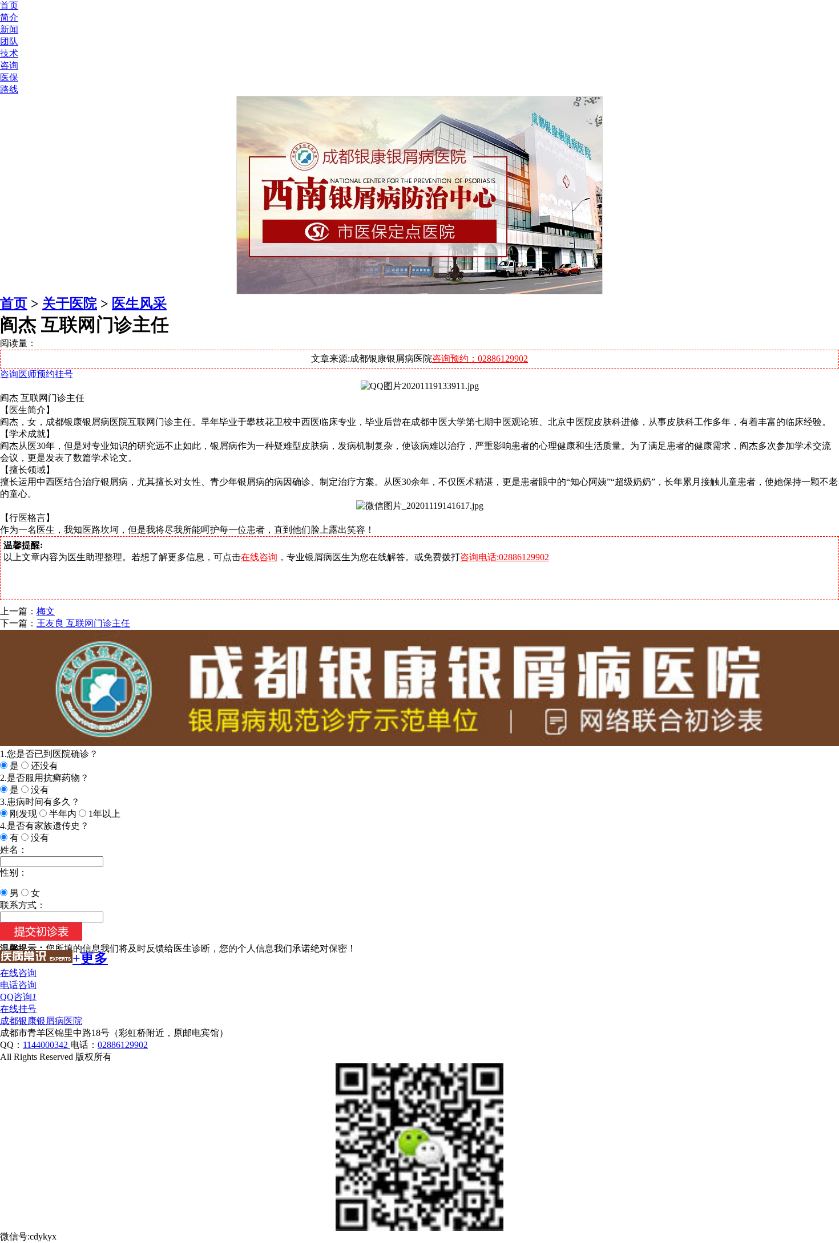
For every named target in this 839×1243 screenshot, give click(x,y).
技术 (9, 53)
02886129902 (123, 1045)
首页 (9, 5)
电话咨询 (18, 985)
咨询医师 (18, 374)
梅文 (46, 611)
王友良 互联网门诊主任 (83, 623)
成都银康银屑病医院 (41, 1021)
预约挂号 (55, 374)
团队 (9, 41)
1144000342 (46, 1045)
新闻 (9, 29)
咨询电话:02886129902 (504, 557)
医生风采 (139, 303)
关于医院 (69, 303)
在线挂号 (18, 1009)
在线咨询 (259, 557)
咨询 (9, 65)
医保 (9, 77)
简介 (9, 17)
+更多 (90, 958)
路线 (9, 89)
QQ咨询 (18, 997)
